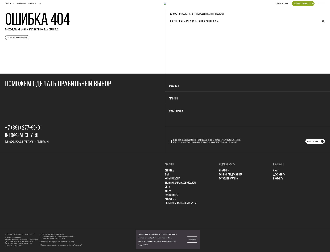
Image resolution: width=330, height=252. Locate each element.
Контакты (32, 4)
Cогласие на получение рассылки (52, 238)
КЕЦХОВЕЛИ (170, 199)
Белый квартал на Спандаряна (181, 203)
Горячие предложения (230, 174)
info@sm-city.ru (21, 136)
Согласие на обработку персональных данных (223, 140)
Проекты (8, 4)
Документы (279, 174)
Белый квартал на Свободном (180, 182)
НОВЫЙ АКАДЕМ (172, 178)
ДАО (167, 174)
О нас (276, 170)
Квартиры (224, 170)
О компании (21, 4)
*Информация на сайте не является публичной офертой (61, 245)
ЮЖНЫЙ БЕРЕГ (172, 195)
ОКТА (167, 186)
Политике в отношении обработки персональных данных (215, 142)
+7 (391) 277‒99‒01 (281, 4)
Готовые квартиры (228, 178)
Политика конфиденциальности (52, 234)
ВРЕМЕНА (169, 170)
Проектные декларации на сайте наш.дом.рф (57, 242)
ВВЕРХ (168, 191)
